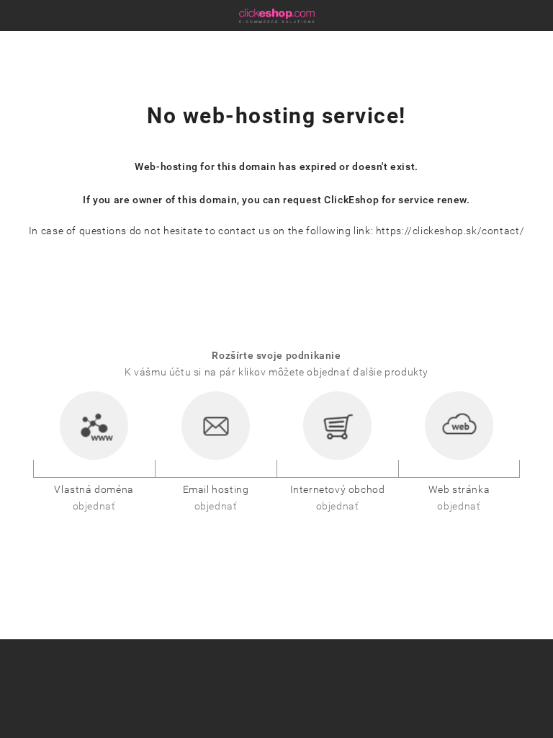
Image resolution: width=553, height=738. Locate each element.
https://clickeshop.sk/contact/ (450, 231)
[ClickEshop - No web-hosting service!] (277, 15)
